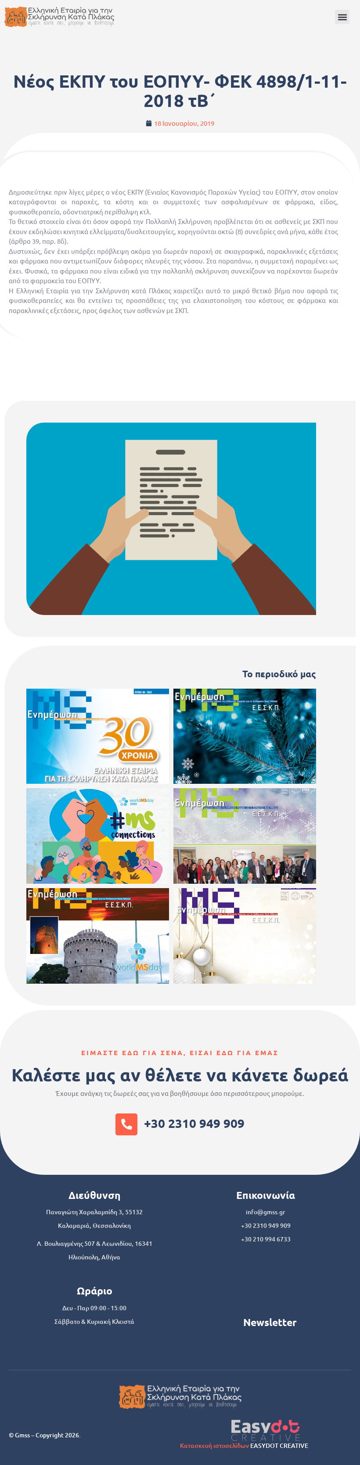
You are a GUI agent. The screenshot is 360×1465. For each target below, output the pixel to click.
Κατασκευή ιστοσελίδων (214, 1445)
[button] (342, 17)
